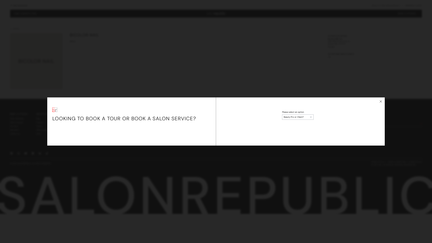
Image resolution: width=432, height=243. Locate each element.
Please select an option (293, 112)
